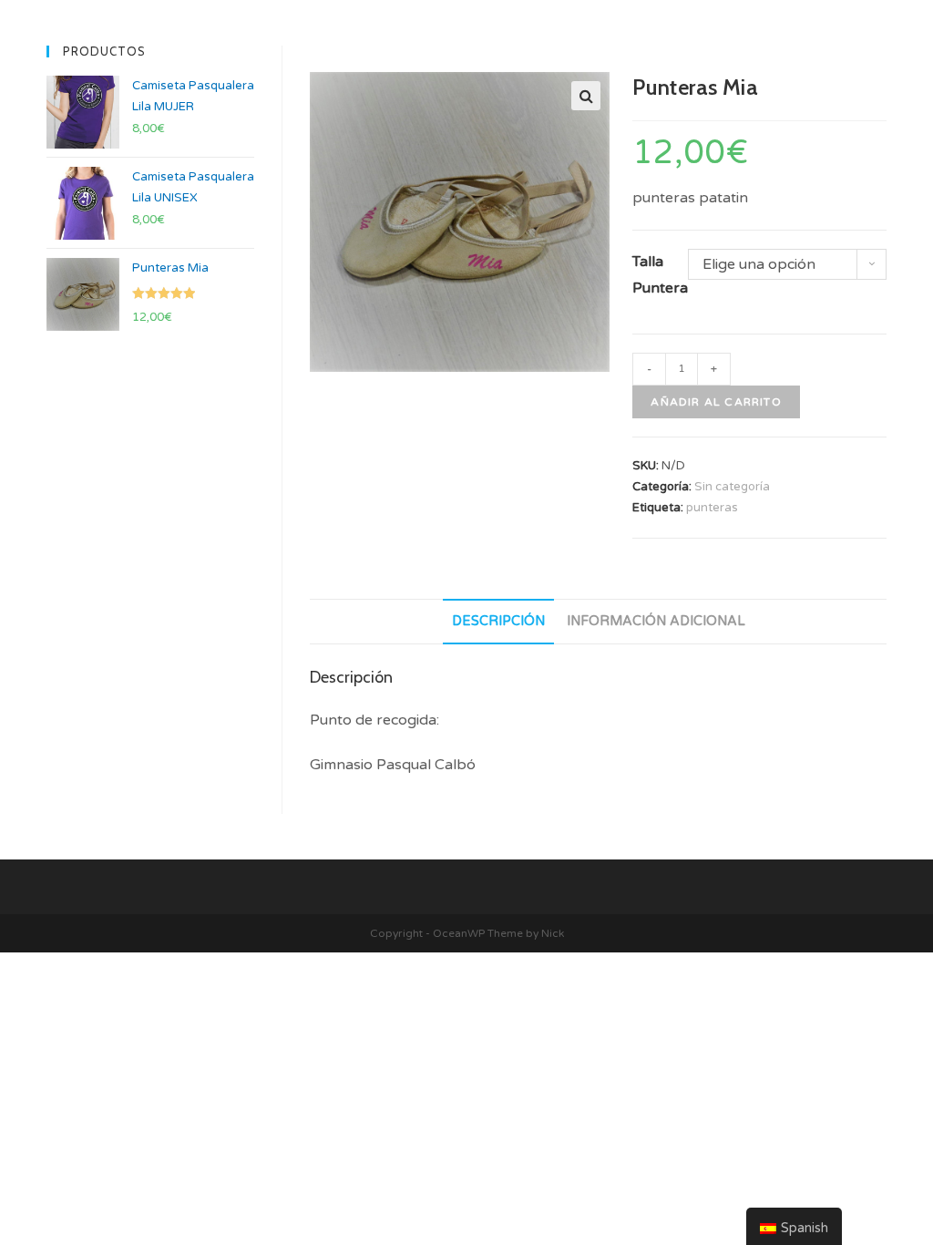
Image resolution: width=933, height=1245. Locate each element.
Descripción (498, 621)
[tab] (498, 621)
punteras (712, 507)
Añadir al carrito (716, 402)
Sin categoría (732, 486)
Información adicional (656, 621)
